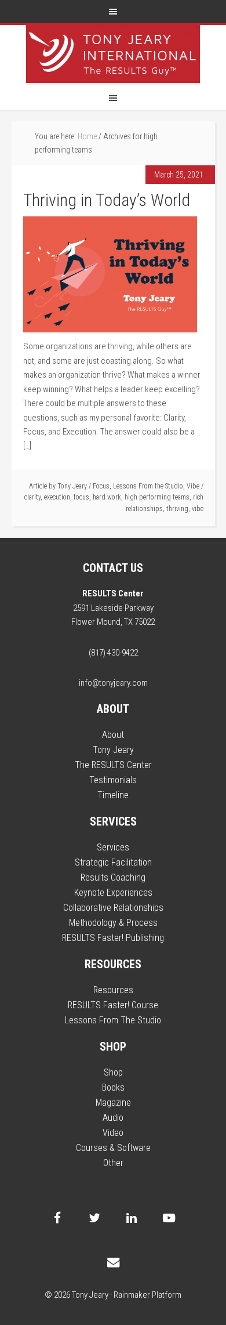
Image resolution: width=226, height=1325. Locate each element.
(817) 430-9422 (113, 652)
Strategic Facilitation (113, 862)
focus (81, 497)
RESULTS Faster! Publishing (113, 937)
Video (113, 1132)
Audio (113, 1117)
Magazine (113, 1102)
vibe (197, 509)
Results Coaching (113, 877)
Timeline (113, 795)
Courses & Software (113, 1147)
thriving (177, 509)
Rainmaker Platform (147, 1295)
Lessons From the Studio (148, 486)
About (113, 734)
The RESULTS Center (113, 764)
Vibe (193, 486)
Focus (101, 486)
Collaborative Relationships (113, 907)
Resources (113, 989)
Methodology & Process (113, 922)
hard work (107, 497)
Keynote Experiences (113, 892)
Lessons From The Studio (113, 1020)
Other (113, 1162)
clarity (32, 497)
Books (113, 1087)
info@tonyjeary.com (113, 683)
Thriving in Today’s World (106, 200)
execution (57, 497)
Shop (113, 1072)
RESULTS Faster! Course (113, 1005)
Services (113, 847)
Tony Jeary (113, 54)
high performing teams (157, 497)
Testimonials (113, 779)
